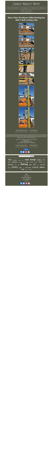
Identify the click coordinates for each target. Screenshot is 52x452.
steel (22, 169)
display (20, 167)
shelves (42, 167)
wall (18, 164)
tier (44, 160)
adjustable (35, 162)
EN (25, 181)
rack (9, 162)
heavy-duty (28, 167)
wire (15, 164)
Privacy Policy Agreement (26, 177)
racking (35, 167)
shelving (24, 164)
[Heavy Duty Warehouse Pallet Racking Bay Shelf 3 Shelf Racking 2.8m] (26, 29)
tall (24, 162)
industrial (42, 164)
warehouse (14, 162)
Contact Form (26, 175)
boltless (39, 160)
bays (9, 167)
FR (27, 181)
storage (33, 159)
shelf (27, 160)
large (27, 162)
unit (34, 164)
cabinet (26, 169)
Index (26, 174)
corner (30, 169)
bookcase (15, 160)
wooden (19, 160)
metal (40, 162)
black (23, 160)
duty (10, 159)
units (44, 162)
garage (10, 164)
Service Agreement (26, 179)
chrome (31, 162)
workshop (20, 162)
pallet (30, 164)
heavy (15, 167)
